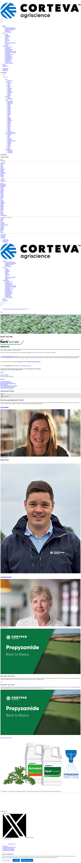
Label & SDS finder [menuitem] (9, 49)
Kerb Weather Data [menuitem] (8, 56)
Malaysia (9, 89)
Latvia (9, 117)
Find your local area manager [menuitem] (10, 51)
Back (4, 25)
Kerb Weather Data (10, 356)
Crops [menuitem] (4, 33)
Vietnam (9, 95)
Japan (9, 87)
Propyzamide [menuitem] (7, 59)
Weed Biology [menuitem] (8, 55)
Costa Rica (10, 139)
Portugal (9, 122)
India (8, 84)
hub (14, 368)
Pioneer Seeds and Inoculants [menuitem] (10, 28)
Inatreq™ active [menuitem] (8, 60)
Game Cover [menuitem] (7, 43)
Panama (9, 145)
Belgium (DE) (10, 103)
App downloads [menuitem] (8, 57)
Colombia (9, 138)
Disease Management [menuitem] (9, 54)
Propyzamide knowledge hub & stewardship (8, 385)
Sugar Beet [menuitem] (7, 40)
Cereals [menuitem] (6, 34)
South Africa (10, 80)
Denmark (9, 107)
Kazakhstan (10, 88)
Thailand (9, 94)
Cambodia (9, 82)
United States (10, 152)
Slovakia (9, 125)
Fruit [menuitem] (6, 41)
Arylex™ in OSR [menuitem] (8, 47)
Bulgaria (9, 104)
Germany (9, 111)
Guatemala (10, 142)
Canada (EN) (10, 150)
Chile (9, 137)
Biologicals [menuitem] (7, 30)
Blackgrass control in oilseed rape (6, 387)
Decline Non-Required (27, 860)
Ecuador (9, 141)
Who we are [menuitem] (5, 66)
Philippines (10, 91)
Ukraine (9, 131)
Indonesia (9, 85)
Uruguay (9, 148)
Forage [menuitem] (6, 44)
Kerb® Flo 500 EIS (4, 384)
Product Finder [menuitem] (5, 68)
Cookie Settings (6, 860)
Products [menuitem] (4, 26)
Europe (6, 99)
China (9, 83)
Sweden (9, 128)
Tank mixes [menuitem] (7, 48)
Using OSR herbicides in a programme (7, 386)
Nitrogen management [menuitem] (9, 29)
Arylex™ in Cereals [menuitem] (9, 63)
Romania (9, 123)
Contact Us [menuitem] (5, 65)
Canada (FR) (10, 151)
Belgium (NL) (10, 102)
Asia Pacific (7, 81)
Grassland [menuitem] (7, 37)
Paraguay (9, 146)
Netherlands (10, 120)
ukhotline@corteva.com (26, 365)
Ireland (9, 114)
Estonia (9, 108)
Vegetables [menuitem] (7, 39)
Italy (8, 116)
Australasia (7, 96)
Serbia (9, 124)
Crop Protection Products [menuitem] (10, 27)
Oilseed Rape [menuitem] (7, 36)
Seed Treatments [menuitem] (8, 32)
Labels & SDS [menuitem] (5, 69)
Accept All (16, 860)
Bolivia (9, 135)
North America (8, 149)
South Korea (10, 92)
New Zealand (10, 98)
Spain (9, 127)
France (9, 110)
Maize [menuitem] (6, 38)
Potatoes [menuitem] (6, 35)
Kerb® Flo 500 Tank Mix (5, 381)
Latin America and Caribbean (10, 133)
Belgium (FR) (10, 101)
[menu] (0, 2)
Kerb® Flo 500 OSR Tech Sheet (6, 382)
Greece (9, 112)
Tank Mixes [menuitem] (5, 70)
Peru (8, 147)
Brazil (9, 136)
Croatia (9, 105)
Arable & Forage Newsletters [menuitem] (10, 52)
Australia (9, 97)
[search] (0, 307)
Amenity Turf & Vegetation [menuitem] (10, 42)
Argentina (9, 134)
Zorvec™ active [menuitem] (8, 62)
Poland (9, 121)
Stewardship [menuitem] (7, 53)
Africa (6, 79)
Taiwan (9, 93)
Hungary (9, 113)
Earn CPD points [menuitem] (8, 50)
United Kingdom (3, 72)
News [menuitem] (4, 64)
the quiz (21, 368)
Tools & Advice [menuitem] (6, 45)
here (35, 361)
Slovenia (9, 126)
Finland (9, 109)
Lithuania (9, 118)
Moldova (9, 119)
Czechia (9, 106)
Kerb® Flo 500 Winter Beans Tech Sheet (8, 383)
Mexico (9, 143)
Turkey (9, 129)
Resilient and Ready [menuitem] (9, 58)
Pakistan (9, 90)
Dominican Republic (11, 140)
